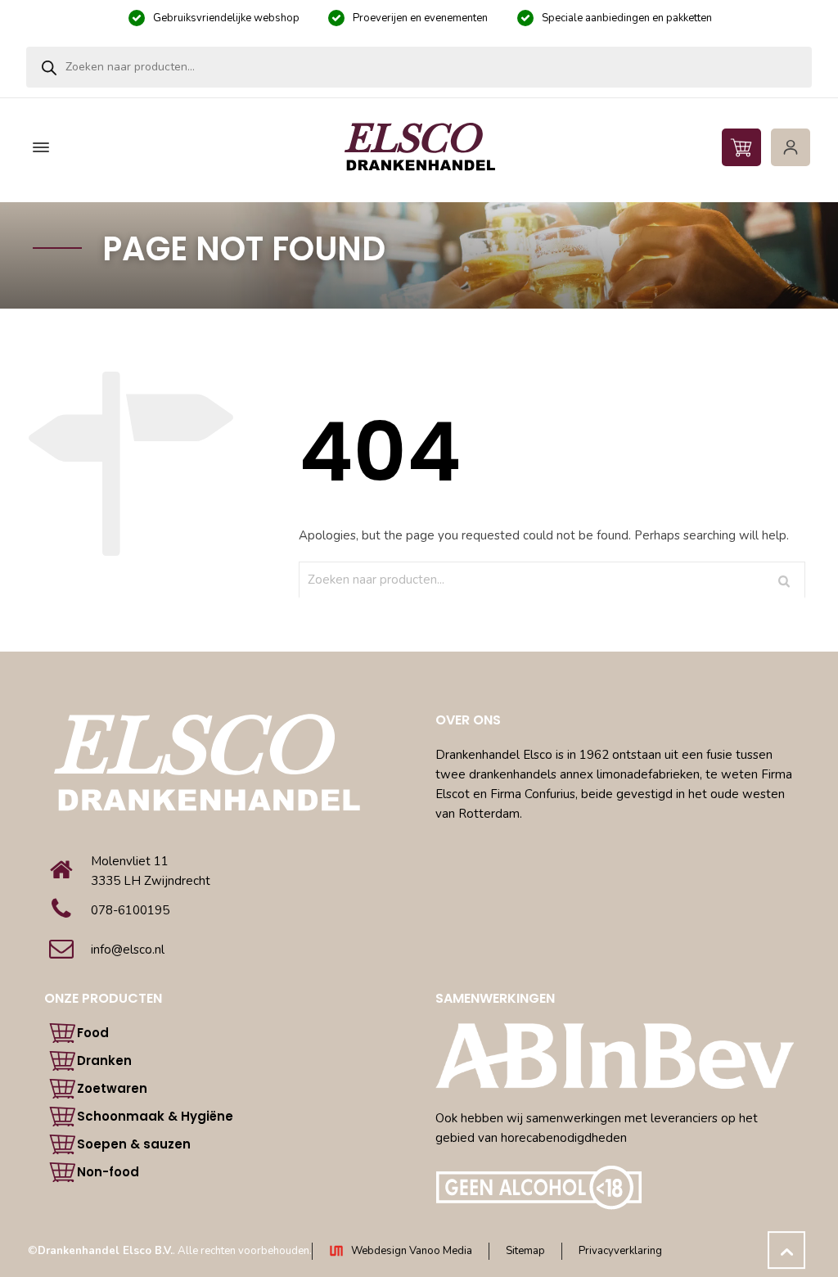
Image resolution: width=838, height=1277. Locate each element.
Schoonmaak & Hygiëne (155, 1116)
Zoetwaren (112, 1088)
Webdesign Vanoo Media (411, 1250)
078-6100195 (130, 910)
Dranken (104, 1060)
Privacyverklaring (620, 1250)
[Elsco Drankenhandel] (419, 147)
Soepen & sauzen (134, 1144)
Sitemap (525, 1250)
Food (93, 1032)
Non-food (108, 1171)
